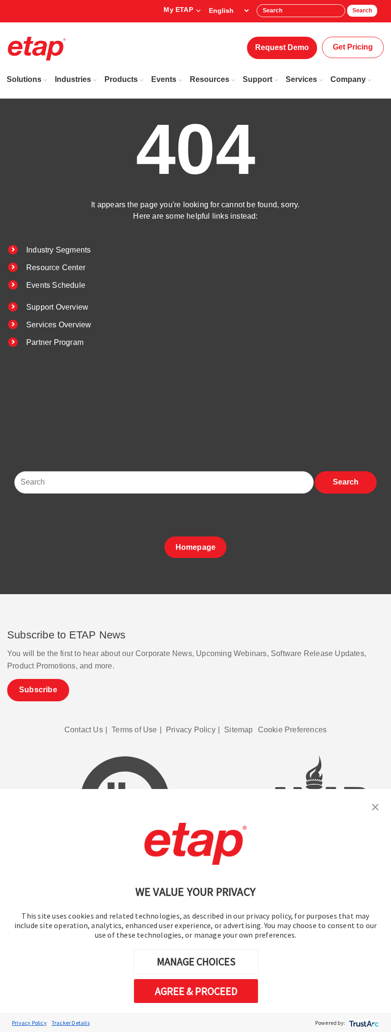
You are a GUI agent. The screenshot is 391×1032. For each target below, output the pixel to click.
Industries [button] (73, 79)
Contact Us (83, 730)
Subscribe (38, 690)
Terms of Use (134, 730)
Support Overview (57, 307)
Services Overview (58, 325)
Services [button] (301, 79)
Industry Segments (58, 250)
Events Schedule (55, 285)
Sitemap (238, 730)
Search (362, 10)
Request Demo (282, 47)
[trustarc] (363, 1023)
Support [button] (257, 79)
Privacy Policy (29, 1022)
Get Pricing (353, 47)
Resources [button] (209, 79)
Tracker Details (70, 1022)
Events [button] (163, 79)
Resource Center (55, 267)
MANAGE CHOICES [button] (196, 961)
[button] (375, 806)
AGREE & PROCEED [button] (196, 991)
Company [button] (348, 79)
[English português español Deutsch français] (228, 10)
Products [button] (121, 79)
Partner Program (54, 342)
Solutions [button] (24, 79)
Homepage (195, 547)
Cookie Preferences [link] (292, 730)
